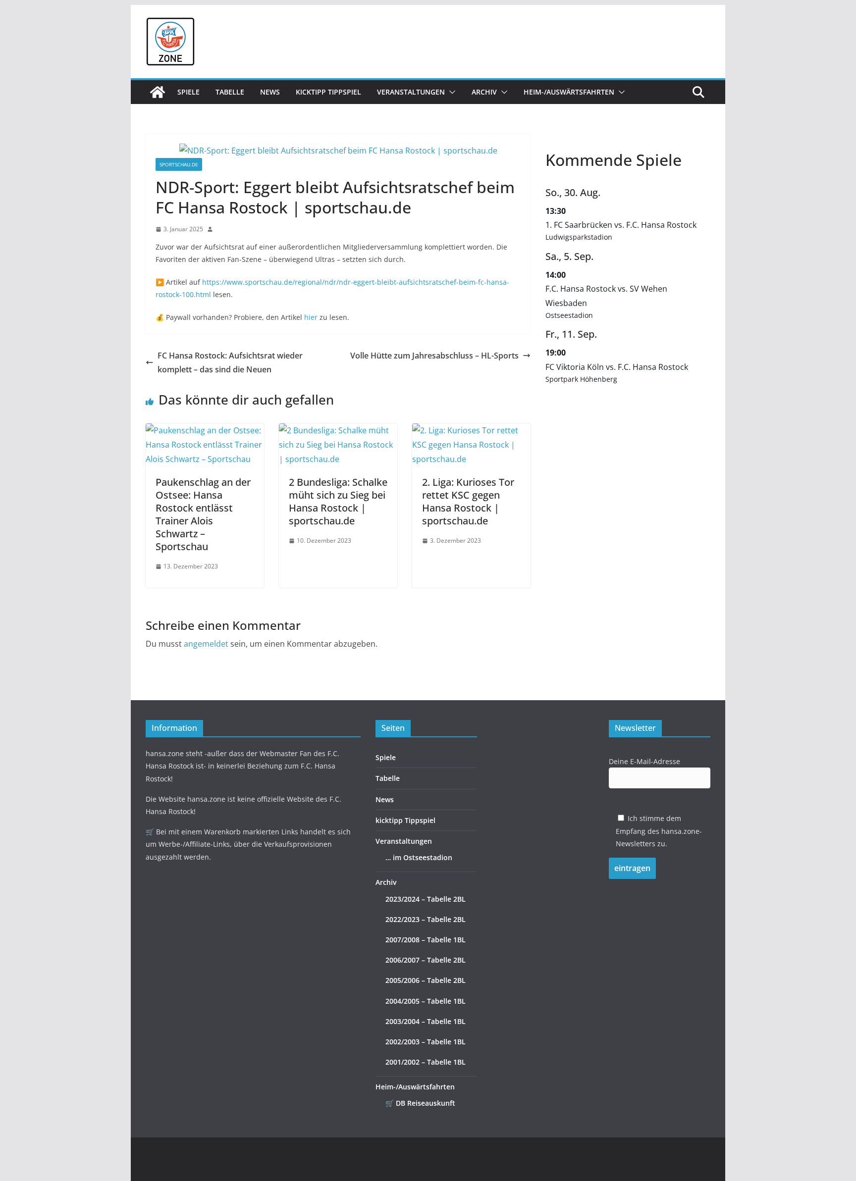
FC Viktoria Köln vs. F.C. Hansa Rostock (616, 366)
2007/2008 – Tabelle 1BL (425, 939)
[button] (450, 92)
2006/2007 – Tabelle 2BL (425, 960)
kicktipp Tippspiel (328, 92)
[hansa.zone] (157, 92)
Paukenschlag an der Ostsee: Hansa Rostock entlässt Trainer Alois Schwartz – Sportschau (203, 514)
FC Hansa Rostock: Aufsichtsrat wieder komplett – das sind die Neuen (230, 362)
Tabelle (229, 92)
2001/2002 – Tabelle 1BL (425, 1062)
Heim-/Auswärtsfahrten (569, 92)
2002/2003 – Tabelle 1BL (425, 1041)
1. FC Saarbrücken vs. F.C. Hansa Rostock (620, 224)
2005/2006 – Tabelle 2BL (425, 980)
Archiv (484, 92)
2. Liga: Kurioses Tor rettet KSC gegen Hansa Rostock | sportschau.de (468, 501)
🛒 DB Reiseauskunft (420, 1103)
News (270, 92)
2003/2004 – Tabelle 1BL (425, 1021)
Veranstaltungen (411, 92)
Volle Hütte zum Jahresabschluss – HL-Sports (434, 355)
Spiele (188, 92)
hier (311, 317)
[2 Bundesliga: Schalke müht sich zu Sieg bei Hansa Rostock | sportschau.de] (338, 430)
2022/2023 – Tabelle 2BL (425, 919)
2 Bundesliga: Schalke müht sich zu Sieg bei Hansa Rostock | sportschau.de (338, 501)
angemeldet (206, 643)
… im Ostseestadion (418, 857)
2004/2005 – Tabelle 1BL (425, 1001)
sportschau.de (179, 164)
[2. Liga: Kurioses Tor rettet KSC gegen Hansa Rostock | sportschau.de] (471, 430)
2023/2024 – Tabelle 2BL (425, 899)
